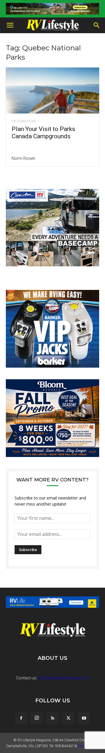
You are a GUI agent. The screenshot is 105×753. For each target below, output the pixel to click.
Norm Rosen (23, 158)
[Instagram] (37, 718)
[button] (10, 25)
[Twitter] (68, 718)
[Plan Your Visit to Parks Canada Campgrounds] (52, 91)
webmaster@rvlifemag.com (63, 678)
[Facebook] (21, 718)
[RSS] (52, 718)
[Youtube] (84, 718)
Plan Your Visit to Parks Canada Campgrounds (43, 132)
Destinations (24, 121)
